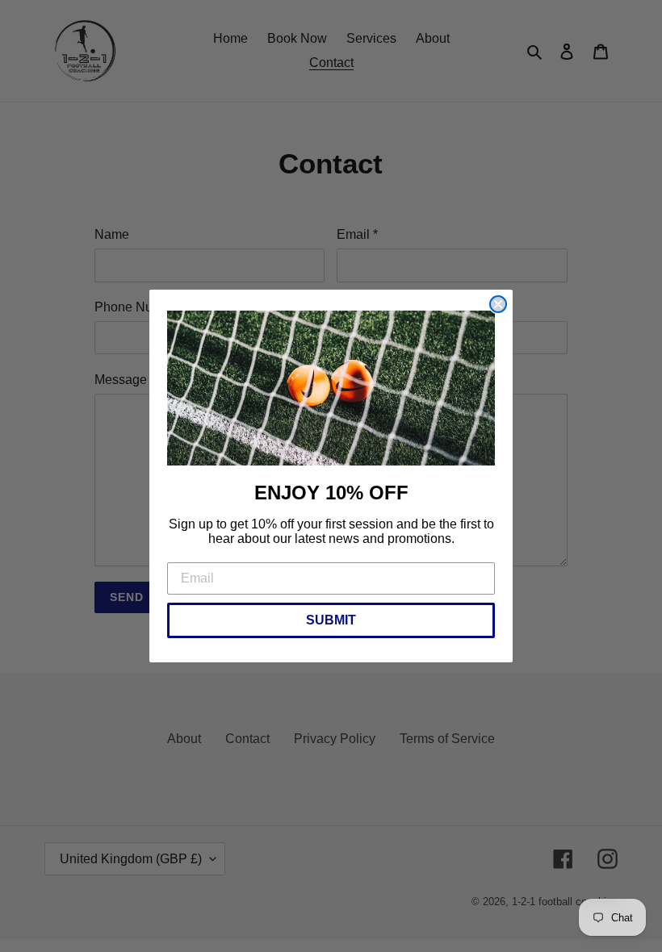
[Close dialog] (498, 304)
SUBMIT (331, 620)
